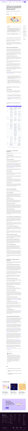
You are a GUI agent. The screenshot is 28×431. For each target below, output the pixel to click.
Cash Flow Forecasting (11, 420)
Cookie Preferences (17, 429)
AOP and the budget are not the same (10, 73)
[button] (6, 1)
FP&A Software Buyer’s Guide (24, 422)
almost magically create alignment (15, 299)
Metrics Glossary (24, 420)
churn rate (13, 165)
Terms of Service (24, 429)
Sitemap (20, 429)
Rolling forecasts (8, 282)
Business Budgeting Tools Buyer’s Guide (24, 424)
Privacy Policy (15, 429)
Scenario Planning (11, 423)
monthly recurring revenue (13, 164)
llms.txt (22, 429)
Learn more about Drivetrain (9, 348)
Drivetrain (7, 333)
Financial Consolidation (11, 422)
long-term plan (13, 97)
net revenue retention (10, 167)
